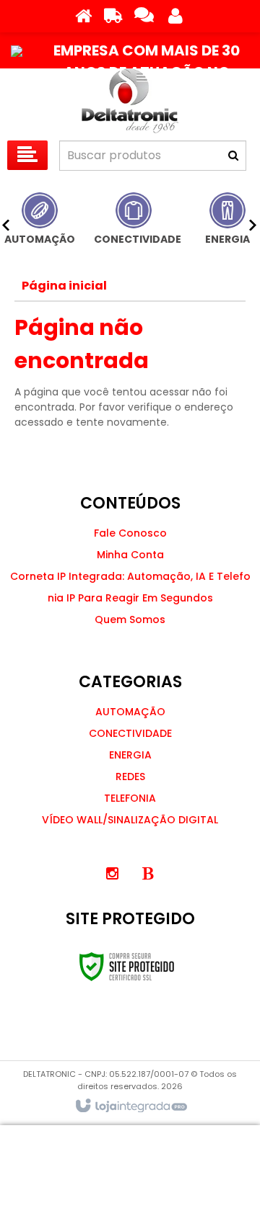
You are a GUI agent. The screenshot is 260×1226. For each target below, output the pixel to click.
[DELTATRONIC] (130, 100)
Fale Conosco (130, 533)
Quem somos (130, 619)
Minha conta (130, 554)
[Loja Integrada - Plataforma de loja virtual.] (130, 1106)
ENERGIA (130, 755)
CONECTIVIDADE (130, 733)
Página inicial (64, 285)
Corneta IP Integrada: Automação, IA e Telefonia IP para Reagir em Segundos (130, 587)
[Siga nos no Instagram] (112, 874)
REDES (130, 776)
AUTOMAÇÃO (130, 711)
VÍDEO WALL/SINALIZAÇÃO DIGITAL (130, 820)
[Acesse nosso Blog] (148, 874)
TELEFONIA (130, 798)
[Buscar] (233, 155)
